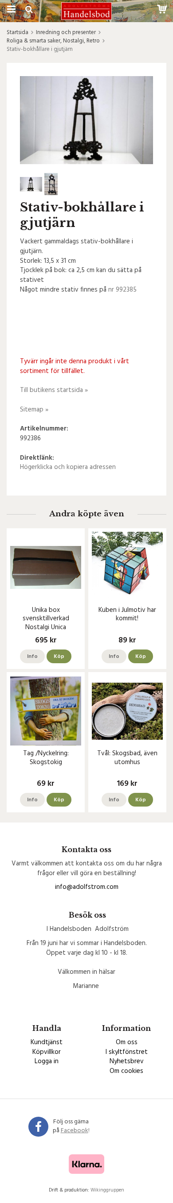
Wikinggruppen (107, 1190)
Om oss (127, 1042)
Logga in (47, 1061)
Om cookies (126, 1071)
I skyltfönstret (127, 1052)
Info (32, 656)
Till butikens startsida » (54, 390)
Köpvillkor (46, 1052)
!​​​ (75, 1131)
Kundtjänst (47, 1042)
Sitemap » (34, 409)
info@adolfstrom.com (86, 887)
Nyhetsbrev (127, 1061)
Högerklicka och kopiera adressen (68, 467)
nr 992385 (122, 289)
